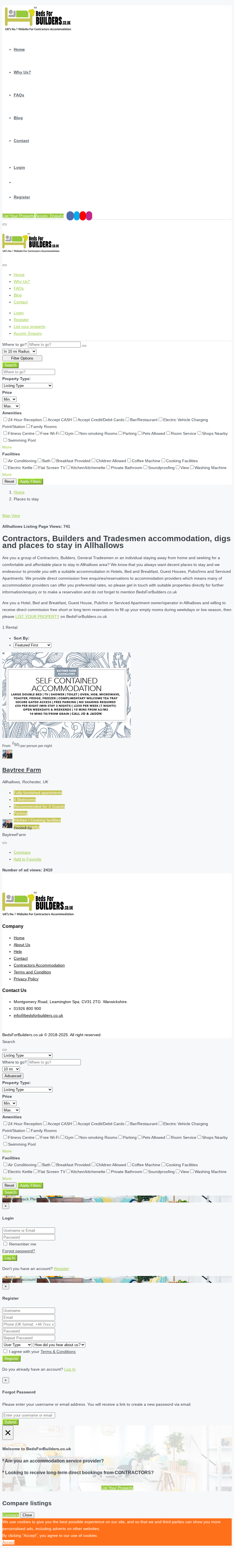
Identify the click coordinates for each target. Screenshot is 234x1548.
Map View (11, 515)
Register (22, 197)
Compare (22, 852)
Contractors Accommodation (39, 965)
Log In (10, 1258)
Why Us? (22, 72)
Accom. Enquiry (49, 216)
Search (10, 365)
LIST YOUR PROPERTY (37, 616)
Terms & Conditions (58, 1351)
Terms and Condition (32, 972)
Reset (9, 481)
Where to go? (14, 344)
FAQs (19, 95)
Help (18, 951)
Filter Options (22, 358)
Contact (21, 140)
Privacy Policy (26, 979)
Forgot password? (18, 1251)
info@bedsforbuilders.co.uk (38, 1015)
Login (19, 167)
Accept (8, 1542)
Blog (18, 117)
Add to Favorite (27, 859)
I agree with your (42, 1351)
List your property (29, 326)
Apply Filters (30, 481)
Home (19, 49)
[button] (7, 447)
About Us (22, 944)
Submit (10, 1422)
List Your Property (18, 216)
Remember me (22, 1244)
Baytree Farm (21, 769)
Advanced (13, 1076)
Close (27, 1515)
